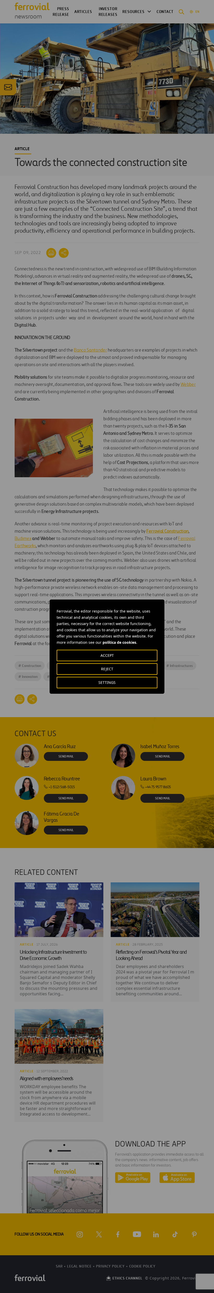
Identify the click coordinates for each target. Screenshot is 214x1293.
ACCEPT (107, 655)
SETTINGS (107, 682)
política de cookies (119, 642)
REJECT (107, 668)
